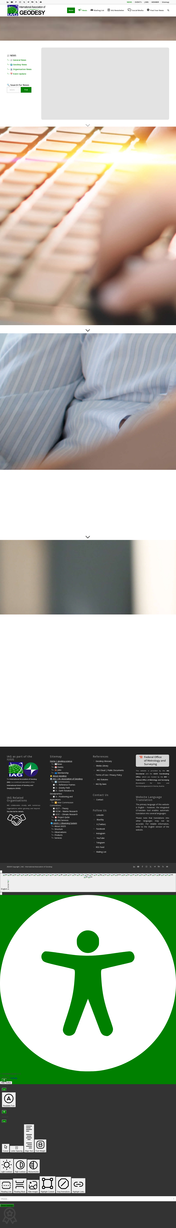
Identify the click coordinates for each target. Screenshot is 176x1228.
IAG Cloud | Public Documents (110, 770)
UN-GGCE (138, 585)
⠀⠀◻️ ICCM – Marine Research (64, 811)
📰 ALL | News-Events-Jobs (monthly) (31, 238)
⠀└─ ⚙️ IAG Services (59, 820)
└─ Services (56, 838)
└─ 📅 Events (57, 767)
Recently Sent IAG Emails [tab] (112, 205)
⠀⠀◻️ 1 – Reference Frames (62, 784)
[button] (1, 893)
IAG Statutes (102, 779)
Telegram (112, 631)
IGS (119, 585)
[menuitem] (130, 2)
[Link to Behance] (32, 2)
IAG (112, 583)
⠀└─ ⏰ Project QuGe (60, 817)
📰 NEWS (11, 55)
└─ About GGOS (58, 826)
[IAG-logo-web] (26, 10)
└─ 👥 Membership (60, 773)
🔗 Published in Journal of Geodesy (120, 447)
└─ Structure (57, 829)
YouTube (101, 838)
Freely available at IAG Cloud (120, 442)
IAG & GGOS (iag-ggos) (122, 622)
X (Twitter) (101, 824)
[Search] (167, 10)
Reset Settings (7, 1205)
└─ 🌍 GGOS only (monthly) (27, 244)
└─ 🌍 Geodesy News (17, 64)
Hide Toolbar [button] (6, 1083)
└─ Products (57, 835)
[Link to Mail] (41, 2)
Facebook (100, 828)
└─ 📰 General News (16, 60)
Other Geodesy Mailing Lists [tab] (113, 198)
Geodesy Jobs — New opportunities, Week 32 (128, 236)
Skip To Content (6, 1194)
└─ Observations (58, 832)
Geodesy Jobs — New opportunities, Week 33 (129, 232)
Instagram (100, 833)
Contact (99, 799)
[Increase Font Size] (4, 1080)
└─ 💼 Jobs (56, 770)
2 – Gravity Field (63, 787)
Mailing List (101, 851)
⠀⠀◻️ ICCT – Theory (59, 808)
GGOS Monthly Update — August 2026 (125, 247)
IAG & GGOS (116, 645)
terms (68, 252)
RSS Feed (100, 847)
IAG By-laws (101, 784)
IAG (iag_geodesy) (119, 611)
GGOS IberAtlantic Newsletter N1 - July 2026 (125, 269)
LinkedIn (100, 815)
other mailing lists (27, 699)
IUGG (129, 585)
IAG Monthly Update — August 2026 (125, 216)
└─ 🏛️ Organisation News (19, 69)
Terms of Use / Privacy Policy (109, 775)
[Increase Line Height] (4, 1112)
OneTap (13, 1078)
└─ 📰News (56, 764)
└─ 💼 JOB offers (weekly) (27, 241)
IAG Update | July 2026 (118, 220)
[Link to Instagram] (20, 2)
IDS (124, 585)
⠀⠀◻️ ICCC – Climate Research (64, 814)
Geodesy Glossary (104, 761)
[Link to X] (24, 2)
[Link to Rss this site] (36, 2)
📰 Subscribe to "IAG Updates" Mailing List (38, 671)
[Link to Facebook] (16, 2)
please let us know (54, 600)
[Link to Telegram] (28, 2)
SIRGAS (126, 648)
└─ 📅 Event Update (16, 73)
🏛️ (51, 778)
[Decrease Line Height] (4, 1121)
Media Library (102, 765)
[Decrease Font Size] (4, 1089)
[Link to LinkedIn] (8, 2)
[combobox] (88, 882)
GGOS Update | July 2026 (118, 251)
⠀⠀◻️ (53, 787)
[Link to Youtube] (12, 2)
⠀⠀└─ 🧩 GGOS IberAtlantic (28, 247)
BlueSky (100, 819)
